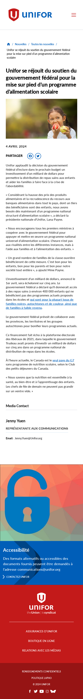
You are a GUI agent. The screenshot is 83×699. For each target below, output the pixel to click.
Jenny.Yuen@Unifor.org (28, 438)
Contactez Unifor (17, 576)
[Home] (32, 15)
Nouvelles (20, 44)
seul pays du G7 (63, 360)
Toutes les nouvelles (42, 44)
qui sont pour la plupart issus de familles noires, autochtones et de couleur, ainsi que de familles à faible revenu (41, 303)
